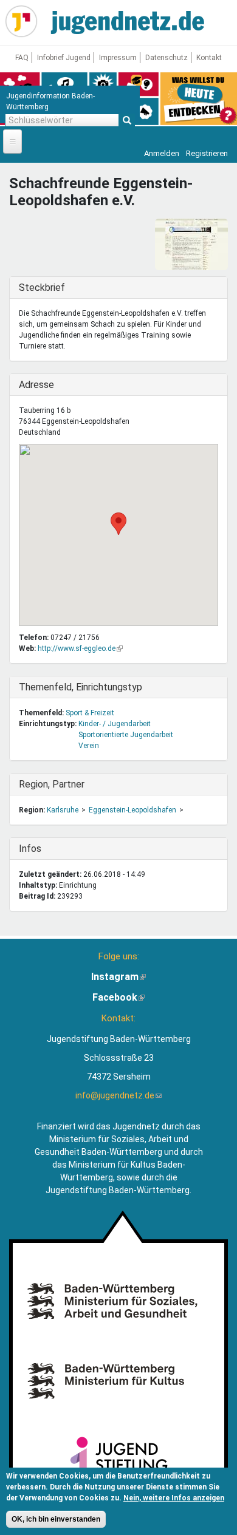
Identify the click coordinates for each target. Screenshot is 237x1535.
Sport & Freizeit (90, 713)
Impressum (118, 57)
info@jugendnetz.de (118, 1095)
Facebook (118, 997)
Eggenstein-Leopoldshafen (132, 810)
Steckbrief (44, 287)
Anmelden (161, 153)
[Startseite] (21, 21)
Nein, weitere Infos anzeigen (173, 1498)
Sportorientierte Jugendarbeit (125, 734)
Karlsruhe (62, 810)
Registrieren (207, 153)
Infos (44, 848)
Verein (88, 745)
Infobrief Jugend (64, 57)
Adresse (44, 384)
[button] (118, 524)
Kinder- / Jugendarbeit (114, 724)
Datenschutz (166, 57)
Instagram (118, 976)
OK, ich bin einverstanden (56, 1519)
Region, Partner (51, 784)
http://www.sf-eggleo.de (80, 648)
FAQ (22, 57)
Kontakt (209, 57)
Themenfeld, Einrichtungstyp (80, 687)
